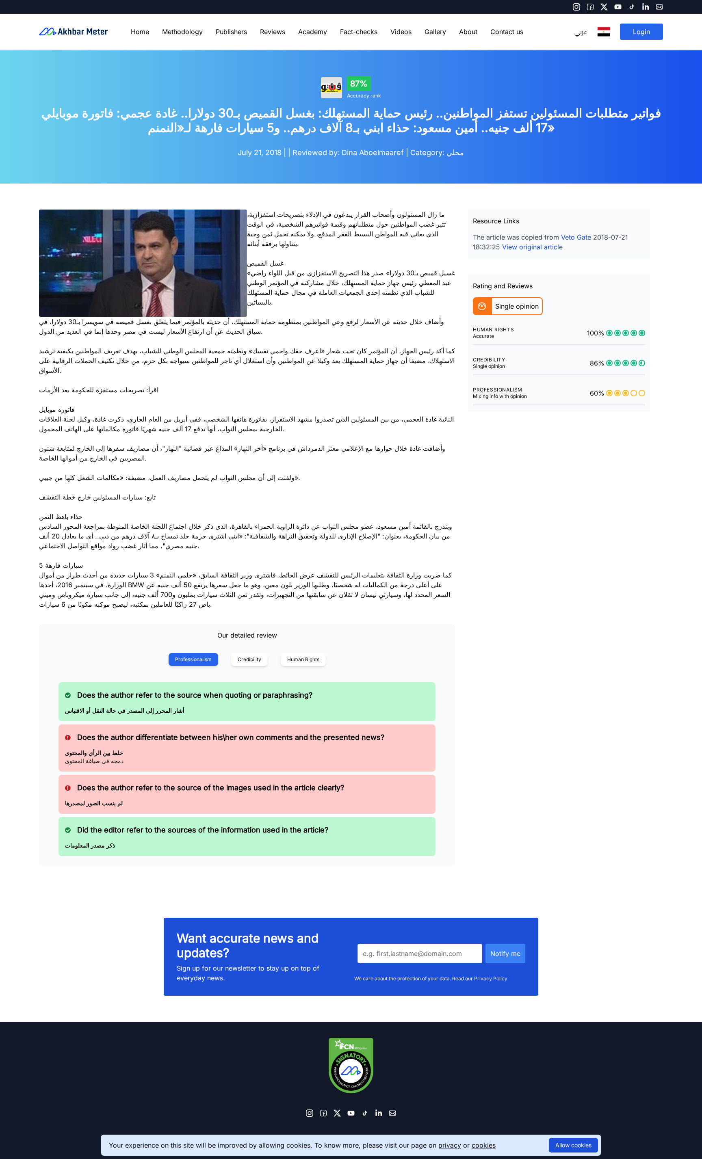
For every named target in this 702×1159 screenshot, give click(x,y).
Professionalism (193, 659)
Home (140, 32)
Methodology (182, 32)
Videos (401, 32)
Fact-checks (358, 32)
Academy (312, 32)
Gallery (435, 32)
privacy (449, 1145)
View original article (532, 247)
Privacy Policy (490, 978)
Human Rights (303, 659)
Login (641, 32)
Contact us (506, 32)
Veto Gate (576, 237)
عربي (580, 32)
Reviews (272, 32)
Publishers (231, 32)
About (468, 32)
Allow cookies (573, 1145)
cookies (484, 1145)
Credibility (249, 659)
